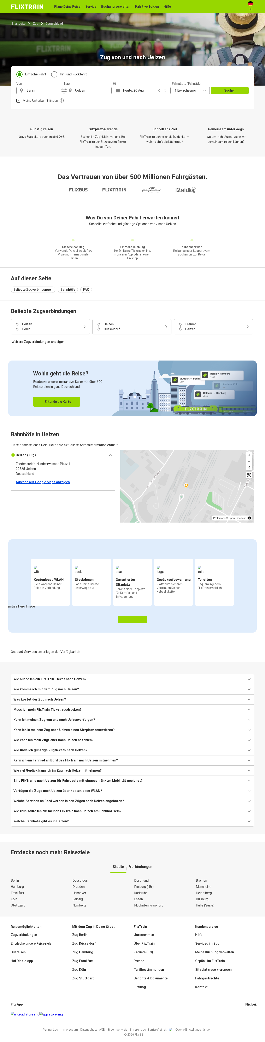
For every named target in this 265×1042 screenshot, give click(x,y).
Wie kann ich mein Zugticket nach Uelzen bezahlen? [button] (53, 740)
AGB (102, 1029)
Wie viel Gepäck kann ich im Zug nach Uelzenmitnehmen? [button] (57, 770)
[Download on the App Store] (51, 1014)
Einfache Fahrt (35, 74)
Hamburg (17, 887)
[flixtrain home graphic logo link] (27, 6)
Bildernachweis (117, 1029)
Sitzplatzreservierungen (213, 970)
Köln (14, 899)
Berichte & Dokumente (150, 978)
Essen (138, 899)
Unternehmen (144, 935)
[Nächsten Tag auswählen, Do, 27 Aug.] (165, 90)
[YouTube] (248, 1014)
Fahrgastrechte (207, 978)
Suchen (229, 90)
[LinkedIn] (249, 1014)
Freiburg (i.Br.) (144, 887)
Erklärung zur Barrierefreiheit (148, 1029)
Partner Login (51, 1029)
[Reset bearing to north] (249, 467)
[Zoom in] (249, 455)
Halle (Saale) (205, 905)
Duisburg (202, 899)
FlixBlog (140, 987)
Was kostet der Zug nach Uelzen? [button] (39, 699)
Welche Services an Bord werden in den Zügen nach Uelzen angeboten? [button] (68, 801)
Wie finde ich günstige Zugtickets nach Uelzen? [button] (50, 750)
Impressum (70, 1029)
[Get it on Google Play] (25, 1014)
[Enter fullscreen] (249, 475)
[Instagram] (247, 1014)
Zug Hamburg (82, 952)
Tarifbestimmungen (149, 970)
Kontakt (201, 987)
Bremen (201, 880)
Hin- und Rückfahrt (73, 74)
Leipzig (77, 899)
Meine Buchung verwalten (214, 952)
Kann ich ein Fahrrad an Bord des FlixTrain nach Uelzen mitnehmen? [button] (65, 760)
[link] (132, 388)
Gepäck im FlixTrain (210, 961)
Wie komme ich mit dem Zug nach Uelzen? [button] (46, 689)
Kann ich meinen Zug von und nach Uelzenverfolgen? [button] (54, 720)
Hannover (79, 893)
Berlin (15, 880)
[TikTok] (252, 1014)
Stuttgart (18, 905)
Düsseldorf (80, 880)
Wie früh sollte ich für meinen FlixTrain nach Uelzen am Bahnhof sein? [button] (67, 811)
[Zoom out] (249, 461)
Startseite (18, 23)
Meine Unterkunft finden (40, 101)
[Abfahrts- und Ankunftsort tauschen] (64, 90)
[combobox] (43, 90)
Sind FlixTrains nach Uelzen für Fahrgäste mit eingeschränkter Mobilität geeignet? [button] (78, 781)
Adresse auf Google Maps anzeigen (43, 482)
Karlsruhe (141, 893)
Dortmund (141, 880)
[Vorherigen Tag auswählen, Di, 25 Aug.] (159, 90)
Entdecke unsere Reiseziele (31, 943)
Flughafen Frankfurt (148, 905)
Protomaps (219, 518)
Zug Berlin (80, 935)
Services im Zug (207, 943)
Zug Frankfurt (83, 961)
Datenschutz (88, 1029)
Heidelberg (204, 893)
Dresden (78, 887)
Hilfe (198, 935)
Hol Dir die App (22, 961)
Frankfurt (17, 893)
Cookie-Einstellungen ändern (193, 1029)
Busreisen (18, 952)
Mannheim (203, 887)
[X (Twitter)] (251, 1014)
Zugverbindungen (24, 935)
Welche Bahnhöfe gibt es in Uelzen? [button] (41, 821)
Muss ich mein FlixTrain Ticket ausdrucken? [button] (47, 710)
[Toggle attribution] (249, 518)
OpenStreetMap (237, 518)
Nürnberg (79, 905)
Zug (35, 23)
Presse (139, 961)
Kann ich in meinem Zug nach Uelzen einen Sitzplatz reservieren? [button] (64, 730)
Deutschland (54, 23)
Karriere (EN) (143, 952)
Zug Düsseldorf (84, 943)
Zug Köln (79, 970)
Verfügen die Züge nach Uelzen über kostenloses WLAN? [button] (57, 791)
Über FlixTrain (144, 943)
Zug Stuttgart (83, 978)
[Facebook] (246, 1014)
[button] (63, 455)
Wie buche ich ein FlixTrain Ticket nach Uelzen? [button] (50, 679)
